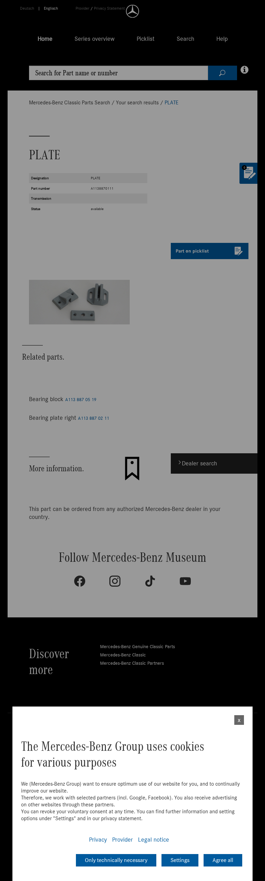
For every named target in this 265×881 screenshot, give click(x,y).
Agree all (223, 860)
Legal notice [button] (153, 839)
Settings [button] (179, 860)
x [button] (239, 720)
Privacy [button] (98, 839)
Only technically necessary (116, 860)
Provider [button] (122, 839)
